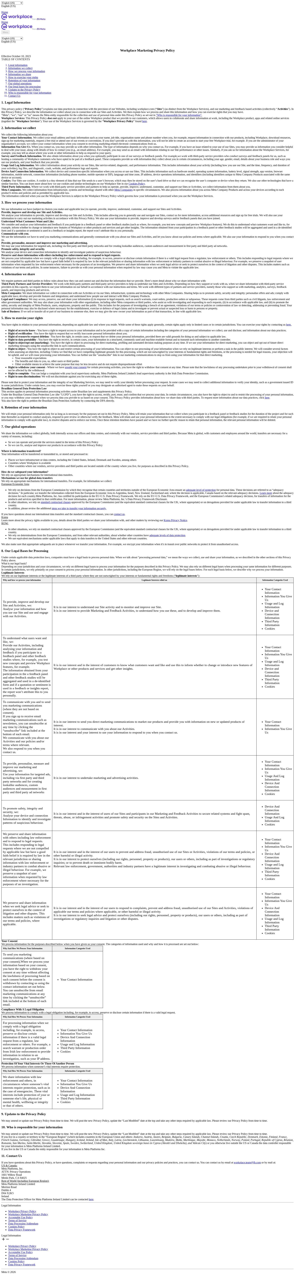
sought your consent (76, 367)
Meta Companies (123, 189)
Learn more (266, 493)
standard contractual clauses (56, 502)
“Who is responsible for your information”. (179, 115)
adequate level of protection (201, 489)
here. (288, 324)
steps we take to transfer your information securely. (79, 508)
